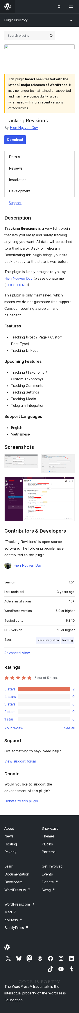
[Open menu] (72, 6)
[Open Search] (59, 6)
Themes (48, 836)
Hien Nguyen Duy (24, 127)
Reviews (16, 168)
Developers (13, 882)
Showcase (50, 828)
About (9, 828)
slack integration (48, 640)
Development (20, 191)
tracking (67, 640)
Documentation (16, 874)
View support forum (20, 761)
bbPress (13, 920)
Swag (48, 890)
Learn (8, 866)
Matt (10, 912)
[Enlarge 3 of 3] (68, 482)
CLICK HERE (16, 285)
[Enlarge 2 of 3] (68, 460)
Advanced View (17, 653)
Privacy (10, 852)
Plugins (47, 844)
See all (69, 728)
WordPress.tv (17, 890)
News (9, 836)
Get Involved (52, 866)
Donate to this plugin (21, 801)
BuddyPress (16, 927)
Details (14, 157)
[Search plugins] (51, 35)
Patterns (49, 852)
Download (15, 139)
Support (15, 203)
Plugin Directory (16, 20)
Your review (13, 728)
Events (47, 874)
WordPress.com (19, 904)
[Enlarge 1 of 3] (32, 460)
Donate (50, 882)
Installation (18, 180)
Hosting (10, 844)
